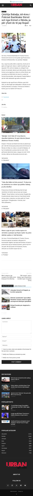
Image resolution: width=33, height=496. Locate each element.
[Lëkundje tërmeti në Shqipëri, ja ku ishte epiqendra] (6, 292)
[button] (2, 5)
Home (3, 9)
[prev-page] (3, 313)
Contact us (20, 491)
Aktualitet (8, 9)
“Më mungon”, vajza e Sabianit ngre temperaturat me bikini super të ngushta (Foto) (24, 278)
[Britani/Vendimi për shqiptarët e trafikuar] (6, 307)
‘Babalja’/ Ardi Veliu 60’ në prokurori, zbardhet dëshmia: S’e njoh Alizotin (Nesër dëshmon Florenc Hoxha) (16, 138)
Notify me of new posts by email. (11, 357)
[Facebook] (8, 29)
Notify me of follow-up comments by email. (14, 354)
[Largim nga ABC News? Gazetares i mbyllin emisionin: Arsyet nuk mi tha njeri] (5, 415)
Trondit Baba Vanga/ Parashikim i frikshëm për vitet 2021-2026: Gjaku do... (20, 407)
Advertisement (13, 491)
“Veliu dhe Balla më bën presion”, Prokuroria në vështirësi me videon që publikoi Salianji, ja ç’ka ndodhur (16, 184)
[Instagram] (12, 485)
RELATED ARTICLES (8, 286)
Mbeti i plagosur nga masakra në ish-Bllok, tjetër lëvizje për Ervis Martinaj (9, 277)
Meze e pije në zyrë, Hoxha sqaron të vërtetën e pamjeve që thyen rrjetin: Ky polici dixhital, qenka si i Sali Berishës (16, 233)
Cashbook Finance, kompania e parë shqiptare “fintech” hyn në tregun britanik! (20, 422)
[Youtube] (25, 485)
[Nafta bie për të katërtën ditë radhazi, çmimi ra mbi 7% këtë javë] (6, 380)
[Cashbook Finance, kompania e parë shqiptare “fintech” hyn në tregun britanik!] (6, 421)
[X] (12, 29)
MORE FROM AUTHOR (20, 286)
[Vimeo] (20, 485)
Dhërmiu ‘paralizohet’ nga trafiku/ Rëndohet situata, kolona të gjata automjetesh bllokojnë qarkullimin (20, 299)
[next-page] (5, 313)
